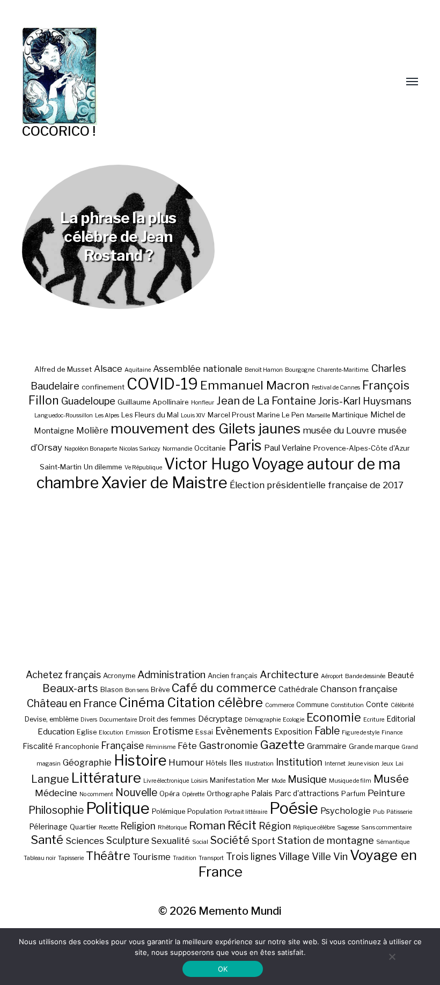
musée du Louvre (339, 430)
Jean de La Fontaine (266, 400)
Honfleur (202, 402)
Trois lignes (251, 856)
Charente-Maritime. (343, 369)
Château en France (71, 703)
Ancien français (233, 676)
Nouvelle (136, 792)
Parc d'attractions (307, 793)
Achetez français (63, 674)
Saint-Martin (61, 466)
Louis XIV (193, 415)
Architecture (289, 674)
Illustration (259, 763)
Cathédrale (298, 689)
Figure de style (360, 732)
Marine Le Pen (280, 414)
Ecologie (293, 719)
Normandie (177, 448)
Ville (321, 856)
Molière (92, 430)
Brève (160, 690)
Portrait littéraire (245, 811)
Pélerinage (48, 826)
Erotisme (172, 731)
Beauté (400, 675)
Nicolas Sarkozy (139, 448)
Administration (171, 674)
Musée (391, 778)
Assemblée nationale (198, 368)
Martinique (350, 414)
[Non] (391, 956)
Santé (47, 839)
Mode (278, 780)
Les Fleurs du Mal (150, 414)
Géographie (87, 762)
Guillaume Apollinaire (153, 402)
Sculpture (127, 840)
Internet (335, 763)
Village (294, 856)
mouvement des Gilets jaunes (205, 428)
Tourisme (152, 856)
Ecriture (373, 719)
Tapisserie (71, 858)
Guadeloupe (88, 401)
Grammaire (327, 746)
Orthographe (228, 794)
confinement (103, 387)
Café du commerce (224, 688)
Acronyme (119, 676)
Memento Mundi (240, 911)
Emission (138, 732)
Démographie (263, 719)
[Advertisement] (220, 580)
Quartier (83, 827)
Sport (263, 840)
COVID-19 (162, 383)
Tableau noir (40, 858)
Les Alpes (107, 415)
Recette (108, 827)
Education (56, 731)
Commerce (279, 705)
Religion (138, 826)
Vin (340, 856)
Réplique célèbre (314, 827)
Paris (245, 445)
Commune (312, 705)
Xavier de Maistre (164, 482)
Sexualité (170, 840)
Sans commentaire (386, 827)
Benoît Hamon (264, 369)
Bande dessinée (365, 676)
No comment (96, 794)
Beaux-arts (70, 688)
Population (204, 811)
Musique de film (350, 780)
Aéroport (332, 676)
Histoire (140, 760)
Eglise (87, 732)
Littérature (106, 777)
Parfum (353, 794)
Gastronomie (228, 745)
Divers (88, 719)
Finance (392, 732)
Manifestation (232, 780)
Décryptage (220, 719)
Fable (327, 730)
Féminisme (160, 747)
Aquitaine (137, 369)
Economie (333, 717)
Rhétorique (172, 827)
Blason (111, 690)
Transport (211, 858)
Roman (207, 825)
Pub (378, 811)
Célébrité (402, 705)
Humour (186, 762)
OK (223, 969)
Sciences (84, 840)
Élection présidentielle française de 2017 (317, 485)
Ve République (143, 467)
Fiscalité (38, 746)
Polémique (168, 811)
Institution (299, 762)
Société (230, 840)
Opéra (169, 794)
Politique (118, 808)
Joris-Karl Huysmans (365, 401)
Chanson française (359, 688)
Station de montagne (325, 840)
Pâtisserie (399, 811)
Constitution (347, 705)
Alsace (108, 368)
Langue (50, 779)
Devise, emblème (51, 719)
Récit (242, 825)
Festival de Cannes (336, 387)
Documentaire (118, 719)
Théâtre (108, 856)
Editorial (400, 718)
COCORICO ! (59, 131)
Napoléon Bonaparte (90, 448)
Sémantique (392, 842)
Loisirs (199, 780)
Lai (399, 763)
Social (200, 842)
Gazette (282, 744)
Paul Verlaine (287, 448)
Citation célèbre (215, 702)
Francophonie (77, 747)
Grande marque (374, 747)
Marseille (318, 415)
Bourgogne (299, 369)
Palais (262, 793)
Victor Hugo (207, 463)
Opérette (193, 794)
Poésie (293, 808)
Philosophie (56, 810)
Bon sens (137, 690)
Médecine (56, 793)
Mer (263, 780)
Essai (204, 732)
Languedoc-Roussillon (63, 415)
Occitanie (210, 448)
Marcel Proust (231, 414)
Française (122, 745)
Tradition (184, 858)
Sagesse (348, 827)
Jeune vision (363, 763)
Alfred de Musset (63, 369)
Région (275, 826)
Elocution (111, 732)
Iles (236, 763)
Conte (377, 704)
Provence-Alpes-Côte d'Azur (361, 448)
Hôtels (216, 763)
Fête (187, 745)
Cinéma (142, 702)
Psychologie (345, 810)
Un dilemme (103, 466)
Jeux (387, 763)
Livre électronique (166, 780)
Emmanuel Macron (255, 385)
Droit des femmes (167, 719)
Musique (307, 779)
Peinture (386, 793)
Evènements (243, 731)
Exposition (293, 731)
